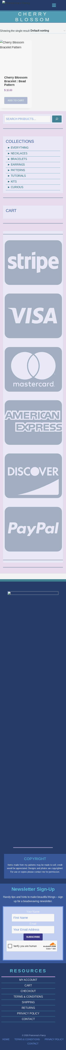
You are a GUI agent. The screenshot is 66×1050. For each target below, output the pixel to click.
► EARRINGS (16, 164)
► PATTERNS (16, 170)
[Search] (57, 118)
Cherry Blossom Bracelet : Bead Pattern (15, 81)
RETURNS (28, 1007)
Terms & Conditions (27, 1039)
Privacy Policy (54, 1039)
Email (33, 923)
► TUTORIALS (16, 175)
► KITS (12, 181)
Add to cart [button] (16, 100)
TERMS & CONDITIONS (28, 996)
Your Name (33, 911)
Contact (33, 1043)
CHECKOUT (28, 991)
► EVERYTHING (17, 147)
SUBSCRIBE (33, 937)
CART (28, 985)
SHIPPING (28, 1002)
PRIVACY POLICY (28, 1013)
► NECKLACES (17, 153)
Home (5, 1039)
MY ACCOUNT (28, 979)
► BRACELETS (17, 159)
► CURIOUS (15, 187)
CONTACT (28, 1019)
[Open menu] (55, 5)
